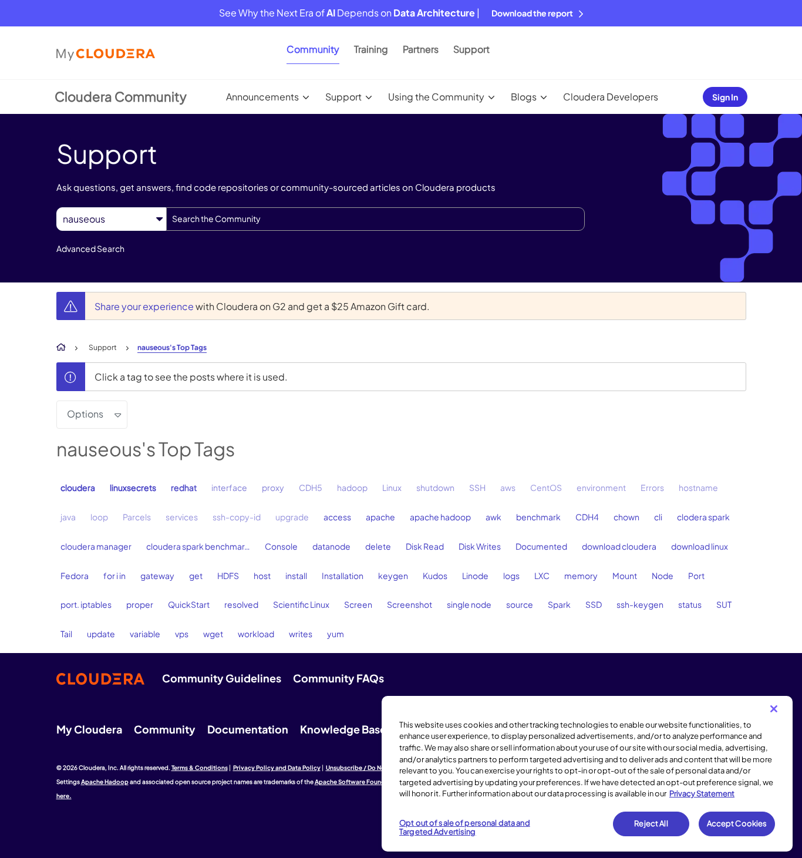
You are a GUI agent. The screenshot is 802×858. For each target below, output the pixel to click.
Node (662, 575)
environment (601, 487)
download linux (699, 546)
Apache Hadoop (105, 781)
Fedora (74, 575)
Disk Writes (480, 546)
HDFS (228, 575)
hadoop (352, 487)
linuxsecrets (133, 487)
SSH (477, 487)
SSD (593, 604)
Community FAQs (338, 678)
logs (511, 575)
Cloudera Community (121, 96)
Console (281, 546)
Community (313, 49)
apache (380, 517)
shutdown (435, 487)
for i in (114, 575)
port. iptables (86, 604)
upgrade (292, 517)
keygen (393, 575)
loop (99, 517)
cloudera (77, 487)
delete (378, 546)
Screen (358, 604)
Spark (559, 604)
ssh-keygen (639, 604)
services (182, 517)
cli (658, 517)
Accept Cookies (737, 823)
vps (181, 633)
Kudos (435, 575)
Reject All (651, 823)
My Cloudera (89, 729)
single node (469, 604)
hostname (698, 487)
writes (300, 633)
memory (581, 575)
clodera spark (703, 517)
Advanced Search (90, 248)
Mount (624, 575)
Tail (66, 633)
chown (626, 517)
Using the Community (436, 96)
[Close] (774, 709)
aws (507, 487)
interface (229, 487)
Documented (541, 546)
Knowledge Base (343, 729)
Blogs (524, 96)
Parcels (137, 517)
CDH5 (310, 487)
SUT (724, 604)
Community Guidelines (221, 678)
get (196, 575)
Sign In (725, 97)
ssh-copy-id (237, 517)
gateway (157, 575)
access (337, 517)
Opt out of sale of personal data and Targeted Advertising (464, 827)
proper (139, 604)
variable (145, 633)
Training (371, 49)
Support (471, 49)
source (519, 604)
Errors (652, 487)
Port (696, 575)
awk (493, 517)
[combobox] (375, 219)
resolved (241, 604)
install (296, 575)
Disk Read (425, 546)
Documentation (247, 729)
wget (213, 633)
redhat (184, 487)
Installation (342, 575)
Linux (392, 487)
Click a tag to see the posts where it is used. (191, 377)
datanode (331, 546)
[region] (587, 774)
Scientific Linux (301, 604)
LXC (542, 575)
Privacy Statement (701, 793)
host (262, 575)
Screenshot (409, 604)
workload (256, 633)
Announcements (262, 96)
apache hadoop (440, 517)
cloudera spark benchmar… (198, 546)
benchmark (538, 517)
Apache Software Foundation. (359, 781)
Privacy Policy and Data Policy (277, 767)
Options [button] (85, 414)
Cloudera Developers (610, 96)
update (101, 633)
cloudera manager (96, 546)
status (690, 604)
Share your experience (145, 306)
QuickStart (189, 604)
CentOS (546, 487)
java (68, 517)
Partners (421, 49)
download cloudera (619, 546)
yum (335, 633)
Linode (475, 575)
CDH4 (587, 517)
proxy (273, 487)
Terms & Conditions (199, 767)
